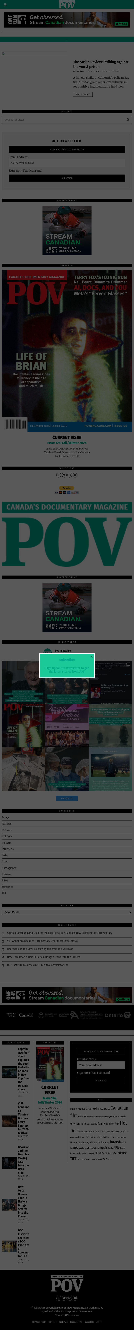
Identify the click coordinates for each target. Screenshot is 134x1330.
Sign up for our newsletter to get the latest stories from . (67, 669)
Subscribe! (67, 660)
